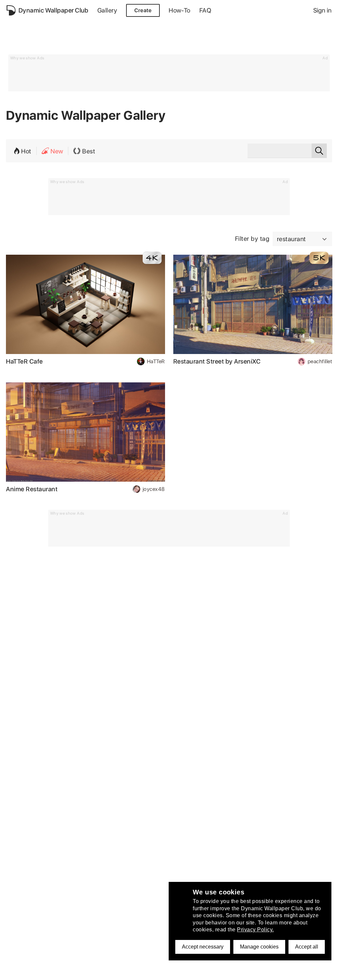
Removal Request (28, 925)
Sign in (322, 10)
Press (13, 944)
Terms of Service (27, 916)
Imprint (15, 934)
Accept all (306, 947)
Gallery (107, 10)
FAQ (205, 10)
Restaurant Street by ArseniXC (217, 361)
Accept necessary (202, 947)
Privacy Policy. (255, 929)
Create (143, 10)
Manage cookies (259, 947)
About (14, 898)
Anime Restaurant (31, 489)
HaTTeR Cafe (24, 361)
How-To (179, 10)
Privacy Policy (23, 907)
